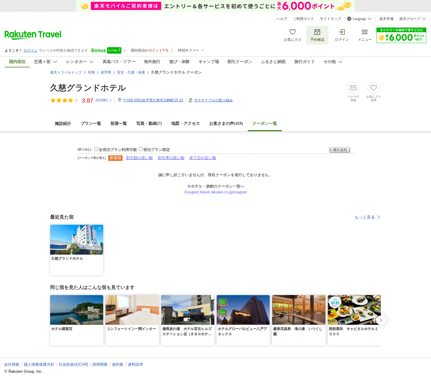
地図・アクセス (185, 123)
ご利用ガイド (303, 19)
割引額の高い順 (139, 158)
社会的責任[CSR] (73, 364)
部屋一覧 (119, 123)
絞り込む (339, 150)
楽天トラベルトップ (66, 72)
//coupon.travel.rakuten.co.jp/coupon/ (215, 192)
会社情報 (11, 364)
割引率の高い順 (171, 158)
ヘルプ (281, 19)
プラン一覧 (91, 123)
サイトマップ (330, 19)
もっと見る (364, 217)
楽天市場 (386, 19)
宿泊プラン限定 (156, 149)
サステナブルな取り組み (213, 100)
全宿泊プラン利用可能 (118, 149)
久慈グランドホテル (88, 87)
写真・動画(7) (149, 123)
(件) (102, 100)
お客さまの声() (226, 123)
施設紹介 (63, 123)
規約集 (117, 364)
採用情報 (100, 364)
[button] (99, 228)
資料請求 (135, 364)
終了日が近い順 (202, 158)
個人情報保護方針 (39, 364)
